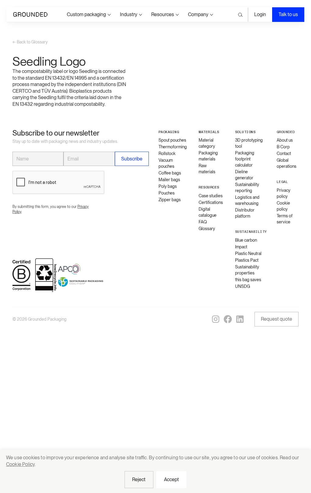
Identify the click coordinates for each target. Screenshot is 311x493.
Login (260, 14)
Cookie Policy (20, 464)
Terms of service (284, 218)
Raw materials (207, 168)
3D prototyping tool (249, 143)
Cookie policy (283, 206)
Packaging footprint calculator (244, 158)
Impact (241, 246)
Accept (171, 479)
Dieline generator (244, 174)
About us (285, 140)
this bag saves (248, 279)
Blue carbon (246, 240)
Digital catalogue (208, 212)
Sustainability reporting (247, 187)
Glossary (207, 228)
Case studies (211, 195)
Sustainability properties (247, 269)
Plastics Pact (246, 260)
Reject (139, 479)
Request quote (276, 319)
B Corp (283, 146)
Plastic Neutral (248, 253)
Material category (207, 143)
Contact (284, 153)
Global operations (286, 163)
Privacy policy (283, 193)
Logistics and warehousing (247, 200)
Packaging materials (208, 155)
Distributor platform (245, 213)
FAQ (203, 221)
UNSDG (242, 286)
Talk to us (288, 14)
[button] (88, 14)
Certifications (211, 202)
